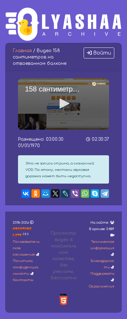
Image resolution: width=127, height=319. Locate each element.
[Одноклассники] (35, 193)
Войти (101, 53)
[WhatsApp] (85, 193)
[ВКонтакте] (26, 193)
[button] (63, 103)
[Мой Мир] (45, 193)
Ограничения (101, 286)
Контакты (23, 280)
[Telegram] (105, 193)
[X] (55, 193)
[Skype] (95, 193)
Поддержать (102, 273)
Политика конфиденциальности (25, 267)
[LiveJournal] (65, 193)
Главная (22, 50)
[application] (63, 104)
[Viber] (75, 193)
